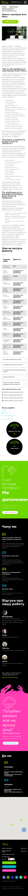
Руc (3, 859)
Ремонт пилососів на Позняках (13, 397)
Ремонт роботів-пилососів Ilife (13, 400)
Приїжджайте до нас (9, 415)
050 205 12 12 (24, 851)
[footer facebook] (12, 877)
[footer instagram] (8, 877)
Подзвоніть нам (8, 419)
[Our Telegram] (16, 877)
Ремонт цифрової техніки (8, 854)
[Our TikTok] (25, 877)
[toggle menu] (25, 2)
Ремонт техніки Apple (7, 848)
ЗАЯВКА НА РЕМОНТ (10, 21)
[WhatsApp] (20, 877)
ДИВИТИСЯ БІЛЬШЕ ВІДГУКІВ (10, 677)
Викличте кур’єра (10, 743)
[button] (20, 820)
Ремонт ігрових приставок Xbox (13, 392)
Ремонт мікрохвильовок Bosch (13, 395)
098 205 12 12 (15, 2)
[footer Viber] (4, 877)
